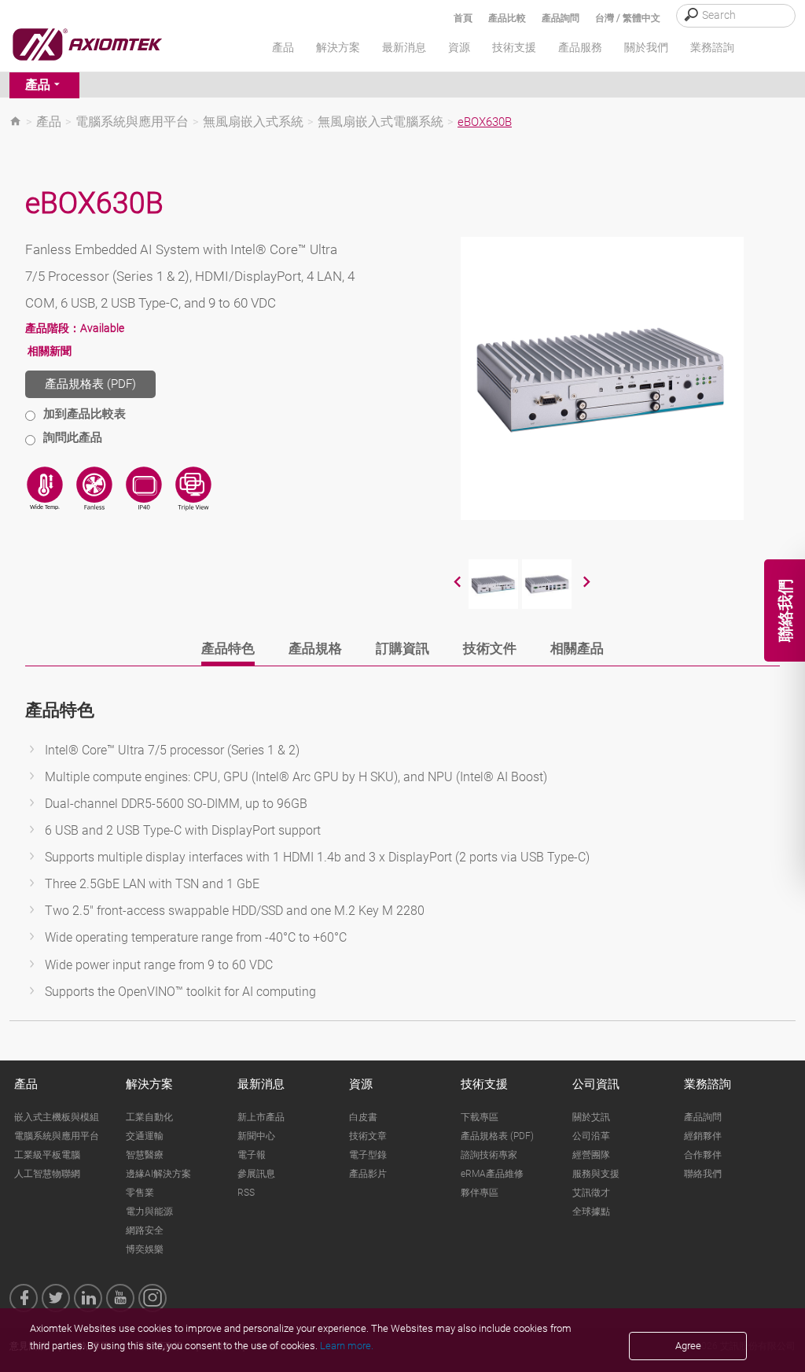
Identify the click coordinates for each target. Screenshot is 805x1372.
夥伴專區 (479, 1192)
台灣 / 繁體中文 (627, 18)
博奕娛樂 (145, 1249)
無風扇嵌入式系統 (253, 122)
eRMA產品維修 (492, 1173)
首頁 (463, 18)
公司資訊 (595, 1084)
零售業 (140, 1192)
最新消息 (261, 1084)
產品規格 (315, 648)
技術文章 (368, 1135)
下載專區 (479, 1117)
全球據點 (591, 1211)
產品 (37, 84)
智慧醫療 (145, 1154)
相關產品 (577, 648)
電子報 (251, 1154)
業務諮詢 (707, 1084)
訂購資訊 (402, 648)
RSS (246, 1192)
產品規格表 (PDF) (90, 384)
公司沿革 (591, 1135)
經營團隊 (591, 1154)
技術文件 (489, 648)
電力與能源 (149, 1211)
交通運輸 (145, 1135)
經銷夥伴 (703, 1135)
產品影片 (368, 1173)
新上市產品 (261, 1117)
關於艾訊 (591, 1117)
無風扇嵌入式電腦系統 (380, 122)
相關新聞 (50, 351)
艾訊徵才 (591, 1192)
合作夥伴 (703, 1154)
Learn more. (346, 1346)
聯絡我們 (703, 1173)
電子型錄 (368, 1154)
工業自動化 (149, 1117)
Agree (688, 1346)
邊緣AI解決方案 (158, 1173)
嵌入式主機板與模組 (56, 1117)
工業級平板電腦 (47, 1154)
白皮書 (363, 1117)
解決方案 (149, 1084)
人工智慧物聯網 (47, 1173)
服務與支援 (595, 1173)
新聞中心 (256, 1135)
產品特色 (228, 648)
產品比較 (507, 18)
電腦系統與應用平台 (132, 122)
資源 (361, 1084)
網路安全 (145, 1230)
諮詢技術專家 (489, 1154)
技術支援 (484, 1084)
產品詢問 (560, 18)
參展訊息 (256, 1173)
